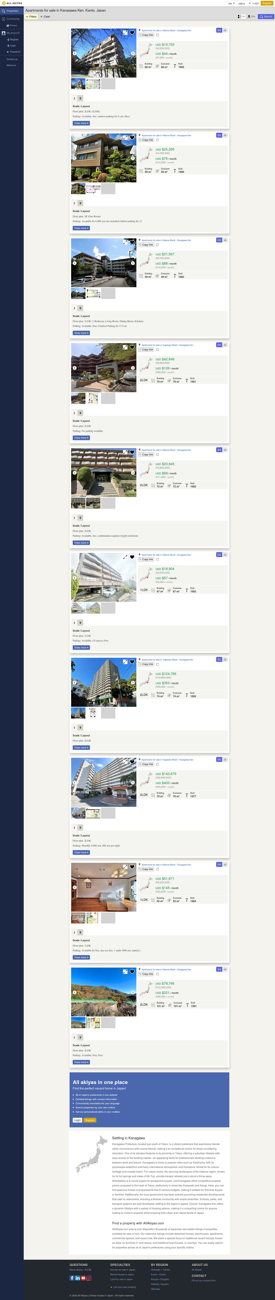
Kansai (154, 1279)
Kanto (154, 1274)
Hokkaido (155, 1269)
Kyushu (165, 1284)
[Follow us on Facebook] (72, 1279)
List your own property (123, 1287)
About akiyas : (80, 1269)
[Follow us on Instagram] (88, 1279)
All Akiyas (197, 1269)
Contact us (12, 59)
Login (256, 3)
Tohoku (166, 1269)
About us (11, 65)
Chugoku (164, 1279)
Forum (13, 25)
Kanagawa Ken (184, 30)
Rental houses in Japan (122, 1274)
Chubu (162, 1274)
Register (267, 3)
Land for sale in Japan (121, 1279)
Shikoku (155, 1284)
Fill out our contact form (204, 1280)
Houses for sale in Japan (122, 1269)
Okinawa (155, 1288)
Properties (12, 11)
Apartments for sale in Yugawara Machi (159, 344)
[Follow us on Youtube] (83, 1279)
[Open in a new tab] (157, 35)
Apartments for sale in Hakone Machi (158, 30)
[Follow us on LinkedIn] (77, 1279)
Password (15, 51)
